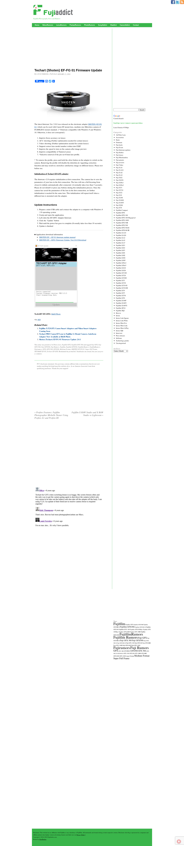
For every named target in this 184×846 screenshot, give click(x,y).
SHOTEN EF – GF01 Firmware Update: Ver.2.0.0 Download (62, 240)
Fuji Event (119, 147)
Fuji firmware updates (123, 150)
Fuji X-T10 (119, 190)
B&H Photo (56, 314)
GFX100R (144, 653)
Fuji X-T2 (119, 192)
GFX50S (56, 349)
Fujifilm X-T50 (121, 295)
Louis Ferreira (43, 74)
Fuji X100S (120, 200)
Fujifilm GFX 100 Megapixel (126, 218)
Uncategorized (121, 343)
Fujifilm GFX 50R (122, 223)
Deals (118, 140)
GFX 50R (121, 651)
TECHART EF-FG (40, 351)
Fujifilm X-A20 (121, 235)
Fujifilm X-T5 (120, 293)
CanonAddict (125, 25)
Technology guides (122, 341)
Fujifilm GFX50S (71, 347)
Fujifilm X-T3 (120, 280)
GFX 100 (126, 653)
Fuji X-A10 (119, 170)
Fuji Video (119, 165)
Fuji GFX (94, 345)
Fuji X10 (119, 195)
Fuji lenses (119, 155)
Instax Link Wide (122, 320)
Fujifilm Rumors (83, 347)
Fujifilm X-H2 (120, 255)
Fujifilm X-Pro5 (121, 265)
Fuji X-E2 (119, 177)
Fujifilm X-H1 (120, 253)
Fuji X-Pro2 (120, 185)
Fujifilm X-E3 (120, 245)
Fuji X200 (119, 205)
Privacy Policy (81, 835)
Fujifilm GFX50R (138, 624)
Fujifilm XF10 (120, 308)
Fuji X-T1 (119, 187)
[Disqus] (68, 453)
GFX (44, 349)
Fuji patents (120, 160)
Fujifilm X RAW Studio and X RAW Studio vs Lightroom (87, 414)
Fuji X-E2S (119, 180)
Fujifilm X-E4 (120, 248)
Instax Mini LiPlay (122, 328)
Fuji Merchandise (122, 157)
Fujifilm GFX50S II (140, 627)
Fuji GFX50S (45, 347)
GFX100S (116, 656)
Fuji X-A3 (119, 175)
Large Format (130, 656)
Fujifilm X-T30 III (122, 288)
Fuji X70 (119, 208)
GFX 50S (50, 349)
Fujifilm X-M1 (121, 258)
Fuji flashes (120, 152)
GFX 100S (123, 656)
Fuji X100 (119, 197)
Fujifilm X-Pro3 (121, 263)
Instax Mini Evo (121, 323)
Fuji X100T (120, 202)
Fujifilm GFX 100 (122, 215)
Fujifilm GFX (66, 345)
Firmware (119, 142)
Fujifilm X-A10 (121, 233)
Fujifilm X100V (121, 303)
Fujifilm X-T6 (120, 298)
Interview (119, 333)
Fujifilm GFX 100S (122, 220)
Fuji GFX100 (138, 643)
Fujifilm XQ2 (120, 310)
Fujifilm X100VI (121, 305)
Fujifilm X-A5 (120, 240)
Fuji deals (119, 145)
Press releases (120, 335)
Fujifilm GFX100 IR (122, 230)
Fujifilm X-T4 (120, 290)
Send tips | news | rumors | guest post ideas (128, 123)
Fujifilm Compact (122, 210)
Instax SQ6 (119, 330)
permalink (72, 351)
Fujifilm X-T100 (121, 273)
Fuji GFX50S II (121, 643)
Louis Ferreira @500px (121, 127)
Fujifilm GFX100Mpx (136, 629)
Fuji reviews (120, 162)
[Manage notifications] (179, 841)
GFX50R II (127, 651)
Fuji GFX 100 (130, 643)
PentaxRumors (75, 25)
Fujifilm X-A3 (120, 238)
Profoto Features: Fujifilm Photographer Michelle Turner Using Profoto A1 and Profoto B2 (51, 415)
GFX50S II (120, 653)
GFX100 (131, 653)
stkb (39, 319)
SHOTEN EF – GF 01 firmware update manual (57, 237)
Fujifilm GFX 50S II (122, 228)
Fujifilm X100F (121, 300)
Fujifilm (62, 347)
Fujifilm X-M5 (121, 260)
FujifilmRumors (95, 347)
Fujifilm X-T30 (121, 283)
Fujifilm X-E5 (120, 250)
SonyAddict (102, 25)
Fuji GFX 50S (126, 640)
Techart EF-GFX (52, 351)
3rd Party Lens (56, 345)
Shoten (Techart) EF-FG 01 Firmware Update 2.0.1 (60, 339)
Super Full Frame (91, 349)
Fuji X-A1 (119, 167)
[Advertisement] (69, 48)
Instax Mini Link (121, 325)
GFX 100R (138, 653)
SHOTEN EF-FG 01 (78, 349)
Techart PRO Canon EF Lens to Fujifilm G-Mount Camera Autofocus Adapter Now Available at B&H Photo (67, 335)
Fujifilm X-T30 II (121, 285)
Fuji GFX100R (147, 643)
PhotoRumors (89, 25)
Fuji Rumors (55, 347)
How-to (118, 313)
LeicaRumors (61, 25)
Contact (136, 25)
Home (37, 25)
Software (119, 338)
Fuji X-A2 (119, 172)
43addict (113, 25)
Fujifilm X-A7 (120, 243)
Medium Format (65, 349)
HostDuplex (42, 839)
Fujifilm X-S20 (121, 270)
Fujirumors (38, 349)
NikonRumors (47, 25)
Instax (118, 315)
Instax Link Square (122, 318)
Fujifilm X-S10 (121, 268)
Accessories (120, 137)
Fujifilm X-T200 (121, 278)
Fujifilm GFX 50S (77, 345)
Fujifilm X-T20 (121, 275)
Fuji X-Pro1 (120, 182)
